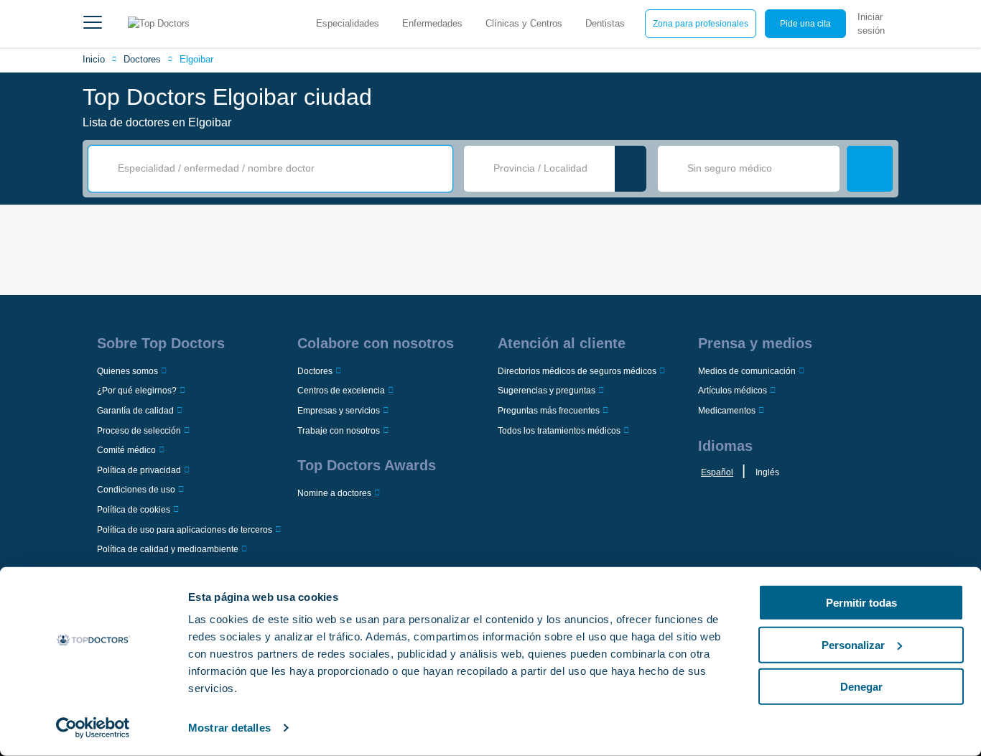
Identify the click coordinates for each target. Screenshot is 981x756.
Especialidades (347, 23)
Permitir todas (861, 603)
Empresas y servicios (338, 411)
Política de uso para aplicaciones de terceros (184, 530)
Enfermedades (432, 23)
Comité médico (126, 450)
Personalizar (853, 644)
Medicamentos (726, 411)
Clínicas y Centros (523, 23)
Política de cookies (133, 510)
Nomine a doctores (334, 493)
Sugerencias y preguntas (546, 391)
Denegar (861, 687)
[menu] (92, 23)
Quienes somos (127, 371)
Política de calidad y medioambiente (167, 549)
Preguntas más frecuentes (549, 411)
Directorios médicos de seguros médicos (577, 371)
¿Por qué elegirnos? (137, 391)
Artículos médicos (732, 391)
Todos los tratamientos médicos (559, 431)
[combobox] (280, 169)
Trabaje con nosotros (338, 431)
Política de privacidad (139, 470)
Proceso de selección (139, 431)
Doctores (142, 59)
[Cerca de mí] (630, 169)
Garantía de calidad (135, 411)
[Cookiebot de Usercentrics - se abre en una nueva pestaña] (93, 728)
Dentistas (605, 23)
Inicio (94, 59)
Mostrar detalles (229, 728)
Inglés (767, 472)
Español (717, 472)
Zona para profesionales (700, 24)
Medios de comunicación (747, 371)
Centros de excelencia (341, 391)
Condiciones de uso (136, 490)
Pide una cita (805, 24)
